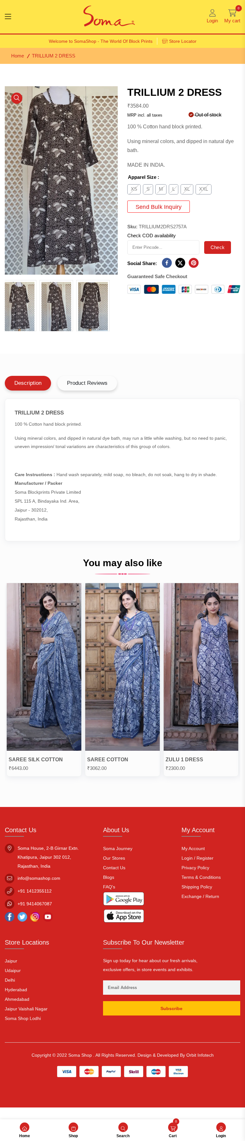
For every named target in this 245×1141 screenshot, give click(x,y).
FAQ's (109, 886)
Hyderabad (16, 989)
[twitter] (180, 263)
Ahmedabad (17, 999)
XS (134, 189)
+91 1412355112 (35, 891)
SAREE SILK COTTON (36, 759)
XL (187, 189)
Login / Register (197, 858)
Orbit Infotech (200, 1055)
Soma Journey (117, 848)
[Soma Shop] (109, 17)
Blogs (108, 877)
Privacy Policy (195, 867)
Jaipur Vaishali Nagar (26, 1008)
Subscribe (171, 1008)
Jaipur (11, 960)
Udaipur (13, 970)
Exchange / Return (200, 896)
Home (17, 55)
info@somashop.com (39, 878)
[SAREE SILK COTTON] (44, 668)
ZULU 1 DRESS (184, 759)
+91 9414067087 (35, 903)
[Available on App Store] (124, 917)
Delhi (10, 980)
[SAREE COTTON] (122, 668)
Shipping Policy (197, 886)
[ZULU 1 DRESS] (201, 668)
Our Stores (114, 858)
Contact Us (114, 867)
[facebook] (167, 263)
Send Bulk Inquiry (159, 207)
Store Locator (183, 41)
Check (218, 247)
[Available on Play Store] (124, 900)
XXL (203, 189)
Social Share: (142, 263)
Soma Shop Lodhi (23, 1018)
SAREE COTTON (107, 759)
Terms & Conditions (201, 877)
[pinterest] (194, 263)
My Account (193, 848)
